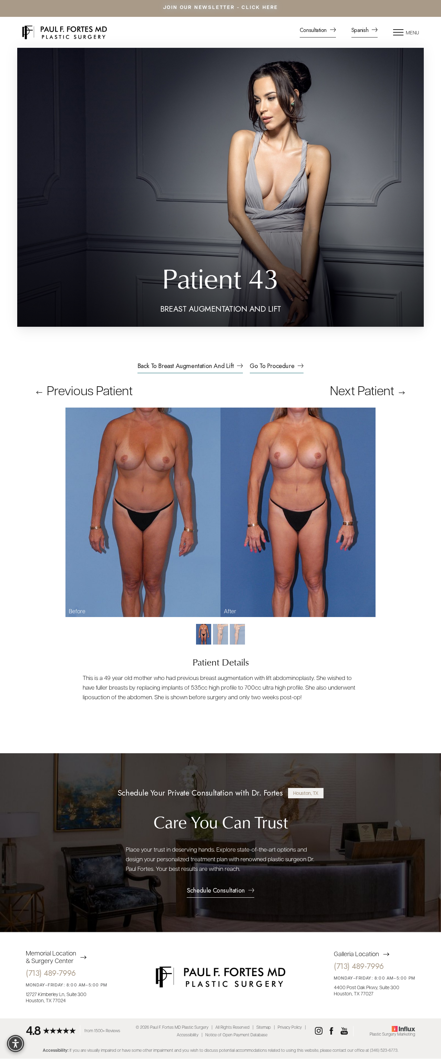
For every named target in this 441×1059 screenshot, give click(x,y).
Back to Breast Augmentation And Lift (185, 366)
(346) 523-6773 (384, 1050)
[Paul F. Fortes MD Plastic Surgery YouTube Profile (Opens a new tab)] (344, 1031)
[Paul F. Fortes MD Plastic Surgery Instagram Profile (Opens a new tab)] (318, 1031)
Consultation (314, 31)
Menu (412, 32)
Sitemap (263, 1027)
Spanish (360, 31)
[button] (398, 32)
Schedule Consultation (216, 891)
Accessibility (187, 1035)
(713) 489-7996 (51, 973)
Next (362, 390)
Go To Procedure (272, 366)
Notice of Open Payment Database (236, 1035)
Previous (88, 390)
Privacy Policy (290, 1027)
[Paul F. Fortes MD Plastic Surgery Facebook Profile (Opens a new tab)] (331, 1031)
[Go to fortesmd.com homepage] (91, 32)
